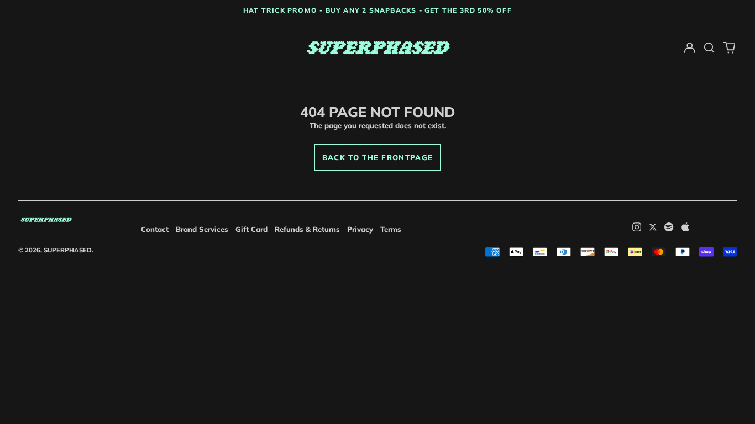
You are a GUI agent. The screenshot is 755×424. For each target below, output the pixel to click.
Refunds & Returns (307, 229)
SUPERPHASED (68, 250)
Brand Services (202, 229)
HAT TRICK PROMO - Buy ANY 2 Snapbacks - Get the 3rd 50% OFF (377, 10)
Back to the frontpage (377, 157)
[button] (709, 48)
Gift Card (251, 229)
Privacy (360, 229)
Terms (390, 229)
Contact (155, 229)
